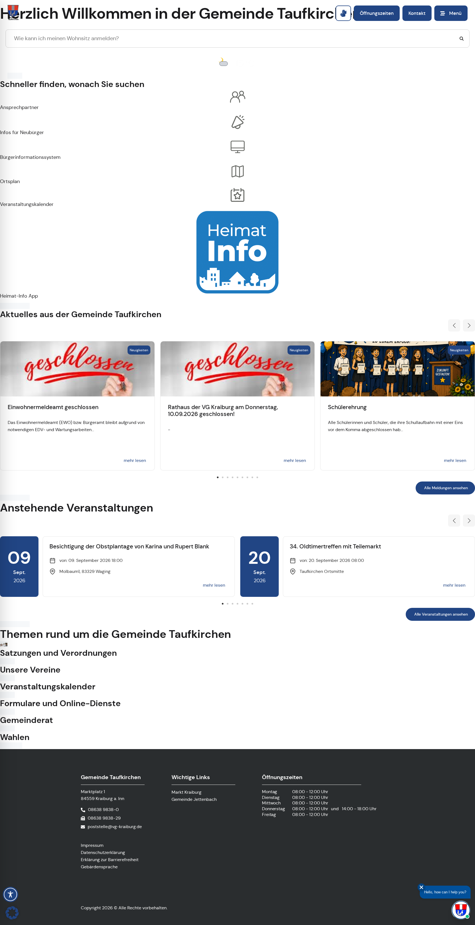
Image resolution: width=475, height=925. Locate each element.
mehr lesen (135, 460)
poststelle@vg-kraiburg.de (115, 826)
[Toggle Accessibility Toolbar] (10, 894)
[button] (454, 325)
